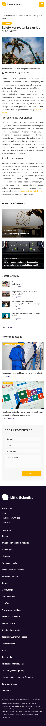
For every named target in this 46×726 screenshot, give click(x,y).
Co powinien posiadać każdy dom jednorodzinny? (24, 293)
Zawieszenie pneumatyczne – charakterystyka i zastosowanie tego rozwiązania (26, 304)
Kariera (5, 583)
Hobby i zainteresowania (13, 570)
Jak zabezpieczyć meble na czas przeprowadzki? (22, 373)
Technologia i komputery (13, 670)
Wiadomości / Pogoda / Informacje (17, 677)
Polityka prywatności (11, 518)
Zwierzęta (6, 690)
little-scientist (10, 73)
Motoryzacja (7, 590)
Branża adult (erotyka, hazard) (15, 543)
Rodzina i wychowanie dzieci (15, 637)
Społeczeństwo (8, 644)
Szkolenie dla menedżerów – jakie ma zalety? (26, 315)
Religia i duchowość (11, 630)
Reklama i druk (8, 623)
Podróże (5, 603)
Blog (4, 514)
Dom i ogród (7, 549)
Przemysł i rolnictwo (11, 617)
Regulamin (6, 522)
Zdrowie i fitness (9, 684)
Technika (6, 23)
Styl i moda (7, 657)
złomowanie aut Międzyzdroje (32, 191)
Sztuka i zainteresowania (13, 664)
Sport (4, 650)
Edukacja (6, 556)
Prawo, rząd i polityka (11, 610)
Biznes (5, 536)
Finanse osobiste (9, 563)
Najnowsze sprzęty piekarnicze (16, 234)
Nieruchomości (8, 596)
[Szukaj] (4, 327)
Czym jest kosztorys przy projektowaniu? (21, 283)
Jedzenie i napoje (10, 576)
